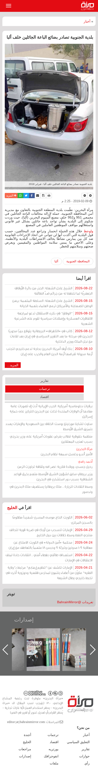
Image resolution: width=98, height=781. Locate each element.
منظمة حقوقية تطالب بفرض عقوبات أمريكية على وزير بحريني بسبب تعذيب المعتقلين (51, 439)
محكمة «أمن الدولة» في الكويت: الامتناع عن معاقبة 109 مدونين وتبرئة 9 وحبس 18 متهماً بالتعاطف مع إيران (51, 545)
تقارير (44, 381)
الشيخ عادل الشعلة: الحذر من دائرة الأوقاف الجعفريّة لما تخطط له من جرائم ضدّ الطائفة (54, 291)
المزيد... (12, 365)
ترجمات (44, 389)
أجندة (27, 735)
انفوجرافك (51, 756)
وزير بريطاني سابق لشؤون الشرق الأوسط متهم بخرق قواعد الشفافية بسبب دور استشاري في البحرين (53, 476)
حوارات (84, 756)
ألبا (56, 261)
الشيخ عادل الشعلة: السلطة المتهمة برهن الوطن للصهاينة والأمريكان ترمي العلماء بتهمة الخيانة (52, 303)
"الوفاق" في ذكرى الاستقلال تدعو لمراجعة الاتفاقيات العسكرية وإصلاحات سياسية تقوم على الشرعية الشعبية (53, 318)
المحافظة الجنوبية (78, 261)
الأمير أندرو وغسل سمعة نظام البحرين (67, 451)
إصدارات (24, 620)
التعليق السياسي (78, 742)
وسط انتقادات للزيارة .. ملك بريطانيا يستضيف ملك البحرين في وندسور (51, 489)
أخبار (87, 21)
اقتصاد (44, 397)
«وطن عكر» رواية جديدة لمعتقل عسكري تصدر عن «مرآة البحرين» (45, 641)
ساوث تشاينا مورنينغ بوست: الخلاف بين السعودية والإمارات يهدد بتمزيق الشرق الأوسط (49, 426)
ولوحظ (88, 231)
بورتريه (54, 749)
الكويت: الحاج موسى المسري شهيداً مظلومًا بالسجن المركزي (52, 520)
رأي (87, 763)
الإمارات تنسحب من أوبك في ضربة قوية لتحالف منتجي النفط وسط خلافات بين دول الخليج (51, 532)
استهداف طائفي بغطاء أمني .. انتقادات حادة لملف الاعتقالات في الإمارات (49, 557)
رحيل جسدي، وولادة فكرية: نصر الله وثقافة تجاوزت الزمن (55, 464)
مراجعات (25, 749)
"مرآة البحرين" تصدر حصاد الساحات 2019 (80, 639)
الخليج (12, 507)
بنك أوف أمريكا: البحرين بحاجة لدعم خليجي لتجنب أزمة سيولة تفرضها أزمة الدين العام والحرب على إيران (49, 351)
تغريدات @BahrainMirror (75, 602)
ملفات (54, 763)
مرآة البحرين (88, 6)
